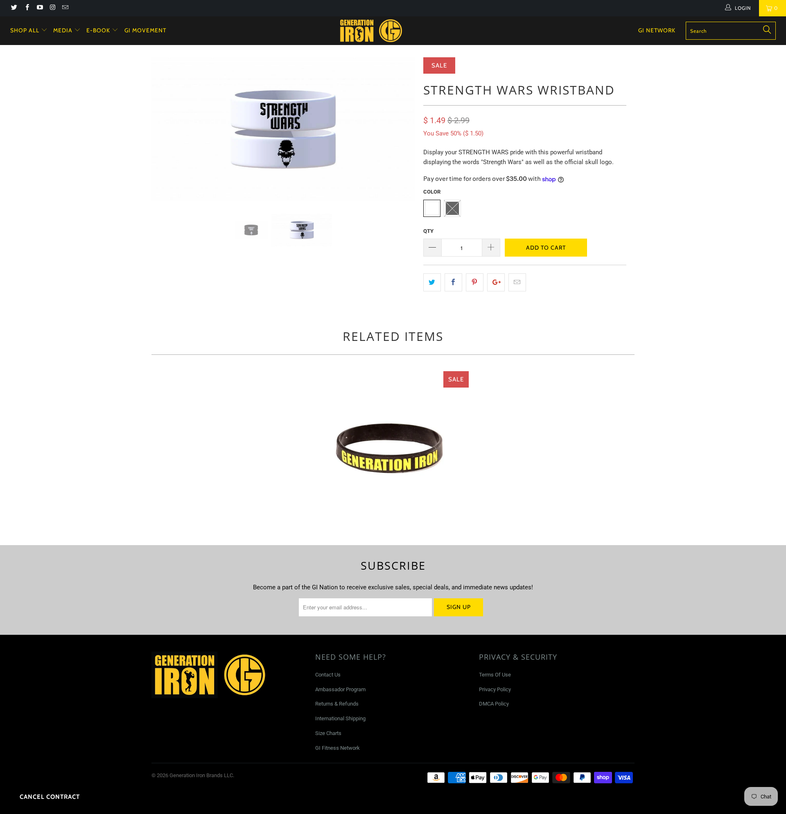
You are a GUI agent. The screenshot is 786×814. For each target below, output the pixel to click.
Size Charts (328, 733)
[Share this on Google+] (496, 282)
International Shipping (340, 718)
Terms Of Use (495, 675)
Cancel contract (50, 796)
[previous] (165, 135)
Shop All (24, 30)
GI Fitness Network (337, 748)
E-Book (99, 30)
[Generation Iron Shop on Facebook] (26, 8)
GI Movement (145, 30)
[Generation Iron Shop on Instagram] (52, 8)
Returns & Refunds (337, 704)
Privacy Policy (495, 689)
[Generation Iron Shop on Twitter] (13, 8)
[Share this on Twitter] (432, 282)
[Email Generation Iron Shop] (64, 8)
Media (63, 30)
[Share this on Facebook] (453, 282)
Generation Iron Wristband (391, 449)
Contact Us (328, 675)
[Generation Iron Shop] (397, 30)
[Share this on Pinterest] (474, 282)
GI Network (656, 30)
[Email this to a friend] (517, 282)
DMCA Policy (494, 704)
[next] (401, 135)
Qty (428, 231)
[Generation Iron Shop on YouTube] (39, 8)
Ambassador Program (340, 689)
